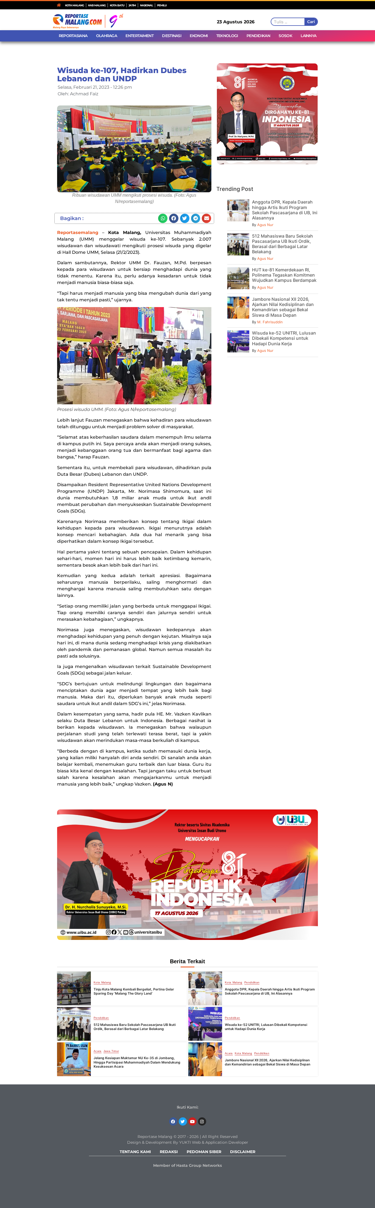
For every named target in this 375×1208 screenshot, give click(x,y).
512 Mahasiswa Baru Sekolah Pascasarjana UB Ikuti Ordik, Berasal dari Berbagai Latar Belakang (282, 244)
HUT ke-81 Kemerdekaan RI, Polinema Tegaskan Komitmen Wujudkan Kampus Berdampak (284, 275)
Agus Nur (265, 224)
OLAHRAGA (106, 35)
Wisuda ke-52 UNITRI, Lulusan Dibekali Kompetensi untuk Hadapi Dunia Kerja (284, 338)
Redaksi (169, 1151)
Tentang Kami (135, 1151)
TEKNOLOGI (227, 35)
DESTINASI (171, 35)
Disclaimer (242, 1151)
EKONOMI (199, 35)
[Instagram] (202, 1121)
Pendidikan (252, 982)
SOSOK (285, 35)
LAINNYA (308, 35)
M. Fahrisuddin (270, 322)
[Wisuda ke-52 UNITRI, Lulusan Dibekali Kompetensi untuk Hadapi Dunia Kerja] (205, 1024)
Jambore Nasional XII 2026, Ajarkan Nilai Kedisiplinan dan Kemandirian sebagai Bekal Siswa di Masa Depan (283, 307)
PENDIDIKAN (258, 35)
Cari (311, 21)
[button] (162, 218)
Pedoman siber (204, 1151)
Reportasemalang (77, 232)
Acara (98, 1051)
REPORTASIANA (73, 35)
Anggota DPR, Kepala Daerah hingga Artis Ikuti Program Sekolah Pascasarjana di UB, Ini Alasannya (284, 210)
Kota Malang (102, 982)
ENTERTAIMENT (139, 35)
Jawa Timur (111, 1051)
